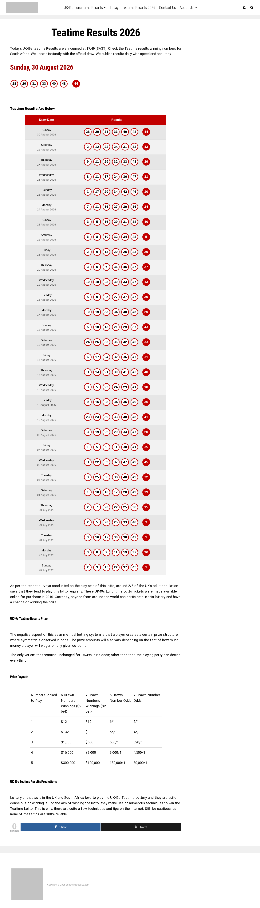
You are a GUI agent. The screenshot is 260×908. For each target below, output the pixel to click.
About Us (187, 7)
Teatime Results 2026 (138, 7)
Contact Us (167, 7)
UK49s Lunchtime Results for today (91, 7)
